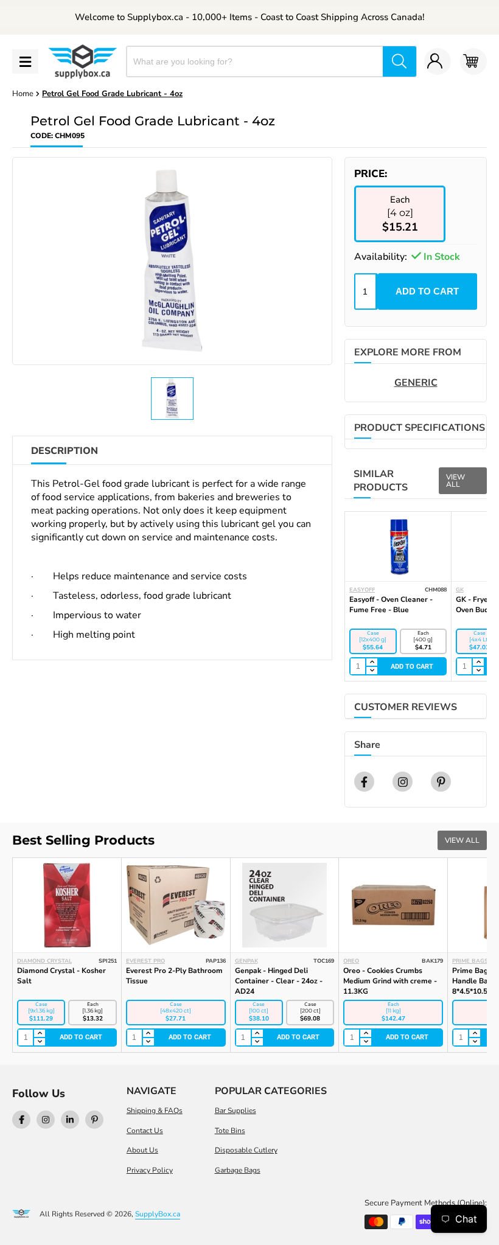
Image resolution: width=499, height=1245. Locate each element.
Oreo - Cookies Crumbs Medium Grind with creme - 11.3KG (390, 981)
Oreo (351, 960)
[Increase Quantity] (371, 662)
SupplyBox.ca (157, 1214)
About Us (142, 1150)
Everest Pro (145, 960)
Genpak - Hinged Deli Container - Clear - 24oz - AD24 (279, 981)
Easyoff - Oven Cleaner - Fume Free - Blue (391, 605)
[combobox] (255, 61)
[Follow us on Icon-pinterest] (94, 1120)
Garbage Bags (237, 1170)
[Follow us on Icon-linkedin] (70, 1120)
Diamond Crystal (44, 960)
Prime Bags (470, 960)
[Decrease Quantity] (371, 670)
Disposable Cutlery (246, 1150)
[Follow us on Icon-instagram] (46, 1120)
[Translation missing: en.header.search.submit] (399, 61)
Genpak (246, 960)
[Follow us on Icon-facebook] (21, 1120)
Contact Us (145, 1130)
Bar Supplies (235, 1110)
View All (455, 480)
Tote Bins (230, 1130)
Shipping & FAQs (155, 1110)
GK (460, 589)
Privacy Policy (150, 1170)
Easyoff (362, 589)
